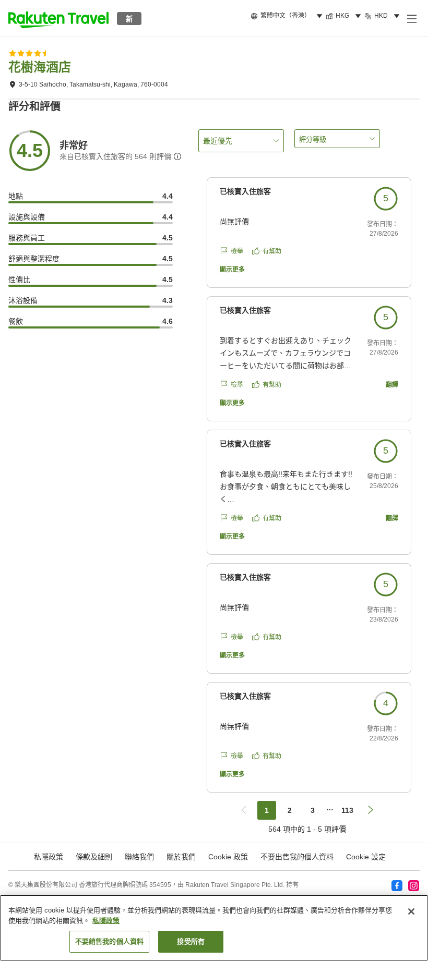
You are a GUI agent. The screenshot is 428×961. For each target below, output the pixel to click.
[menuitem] (288, 16)
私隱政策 (106, 920)
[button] (58, 18)
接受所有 (191, 941)
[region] (214, 928)
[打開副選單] (411, 18)
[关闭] (411, 911)
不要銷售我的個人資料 (109, 941)
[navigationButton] (243, 810)
